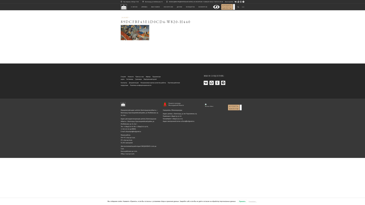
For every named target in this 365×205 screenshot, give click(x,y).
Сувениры (138, 79)
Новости (131, 76)
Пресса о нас (139, 76)
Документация (134, 83)
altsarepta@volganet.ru (133, 131)
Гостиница (129, 79)
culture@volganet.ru (187, 121)
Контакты (124, 83)
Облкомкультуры (176, 110)
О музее (123, 76)
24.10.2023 (124, 17)
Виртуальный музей (150, 79)
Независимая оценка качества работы (153, 83)
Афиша (148, 76)
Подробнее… (253, 201)
